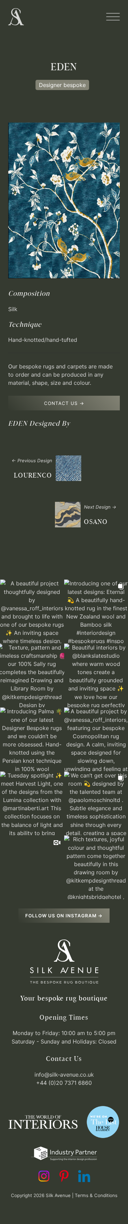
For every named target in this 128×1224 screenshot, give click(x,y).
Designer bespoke (62, 85)
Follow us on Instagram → (64, 915)
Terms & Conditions (96, 1195)
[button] (113, 17)
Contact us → (64, 403)
